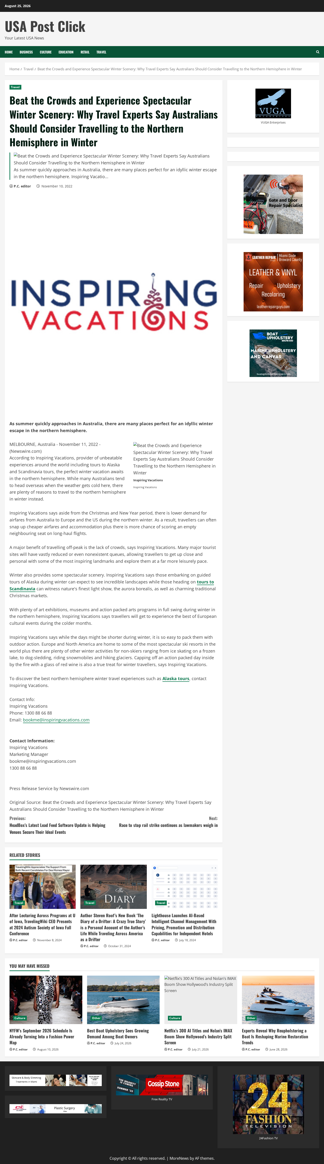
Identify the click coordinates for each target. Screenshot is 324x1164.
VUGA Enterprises (273, 122)
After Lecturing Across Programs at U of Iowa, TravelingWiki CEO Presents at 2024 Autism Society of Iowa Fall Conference (42, 924)
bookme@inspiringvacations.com (56, 720)
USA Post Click (45, 26)
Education (66, 51)
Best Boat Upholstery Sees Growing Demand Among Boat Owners (118, 1033)
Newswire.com (25, 451)
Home (9, 51)
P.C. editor (22, 186)
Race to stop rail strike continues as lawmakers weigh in (168, 821)
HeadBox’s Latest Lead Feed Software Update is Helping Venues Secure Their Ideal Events (57, 825)
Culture (45, 51)
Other (96, 1018)
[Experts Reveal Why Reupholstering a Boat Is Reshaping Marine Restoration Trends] (278, 1000)
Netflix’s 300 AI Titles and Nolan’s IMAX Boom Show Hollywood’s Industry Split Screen (198, 1036)
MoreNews (179, 1158)
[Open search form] (317, 52)
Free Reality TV (162, 1099)
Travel (101, 51)
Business (26, 51)
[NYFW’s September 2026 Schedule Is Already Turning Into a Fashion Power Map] (45, 1000)
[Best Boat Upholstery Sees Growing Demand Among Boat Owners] (123, 1000)
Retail (85, 51)
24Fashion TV (268, 1138)
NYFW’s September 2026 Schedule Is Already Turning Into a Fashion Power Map (41, 1036)
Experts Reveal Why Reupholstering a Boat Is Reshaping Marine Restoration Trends (275, 1036)
